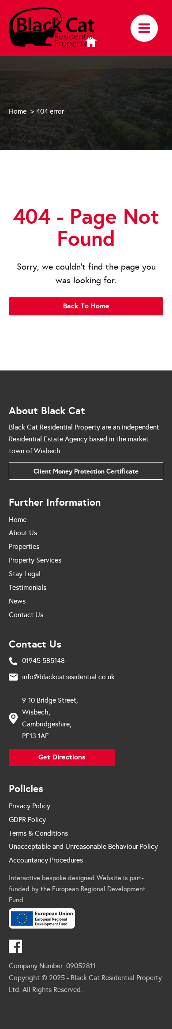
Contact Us (26, 615)
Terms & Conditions (38, 833)
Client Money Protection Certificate (86, 471)
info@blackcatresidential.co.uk (68, 677)
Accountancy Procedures (46, 860)
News (17, 601)
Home (17, 519)
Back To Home (86, 306)
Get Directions (62, 757)
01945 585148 (43, 660)
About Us (23, 533)
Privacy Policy (29, 806)
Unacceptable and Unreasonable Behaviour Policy (83, 846)
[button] (144, 28)
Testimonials (27, 587)
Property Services (35, 560)
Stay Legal (25, 574)
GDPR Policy (27, 819)
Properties (24, 546)
